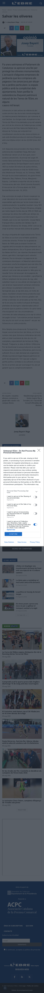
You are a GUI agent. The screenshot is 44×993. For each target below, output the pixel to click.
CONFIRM (13, 534)
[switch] (35, 497)
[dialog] (22, 496)
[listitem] (22, 491)
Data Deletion (9, 542)
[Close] (39, 451)
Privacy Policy (35, 542)
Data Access (22, 542)
